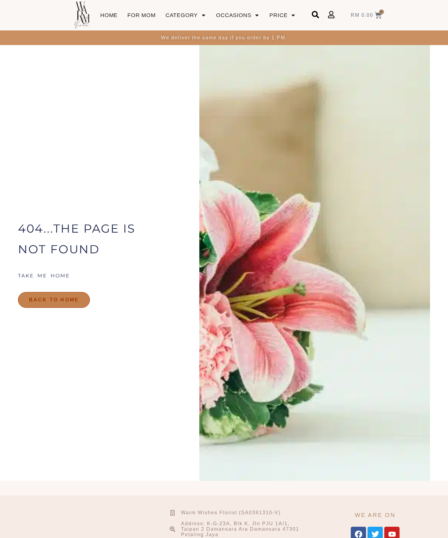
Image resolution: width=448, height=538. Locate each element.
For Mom (141, 15)
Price (278, 15)
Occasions (233, 15)
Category (181, 15)
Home (109, 15)
